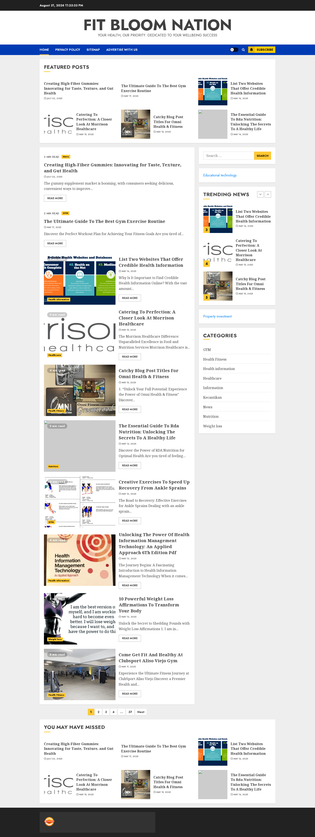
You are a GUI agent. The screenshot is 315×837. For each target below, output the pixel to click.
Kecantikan (212, 397)
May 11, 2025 (129, 666)
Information (213, 387)
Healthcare (54, 355)
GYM (65, 213)
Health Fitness (56, 410)
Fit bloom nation (157, 25)
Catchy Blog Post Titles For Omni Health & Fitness (168, 122)
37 (130, 712)
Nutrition (53, 466)
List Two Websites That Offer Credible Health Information (248, 88)
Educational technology (220, 175)
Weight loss (55, 639)
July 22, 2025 (54, 98)
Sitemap (93, 50)
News (66, 156)
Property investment (217, 316)
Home (44, 50)
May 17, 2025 (131, 96)
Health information (58, 299)
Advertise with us (122, 50)
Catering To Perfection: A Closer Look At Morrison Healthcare (94, 121)
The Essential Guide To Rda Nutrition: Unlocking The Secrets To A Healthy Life (251, 121)
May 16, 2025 (241, 98)
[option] (237, 220)
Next (140, 712)
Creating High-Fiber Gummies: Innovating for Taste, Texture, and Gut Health (78, 88)
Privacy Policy (67, 50)
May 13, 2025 (129, 493)
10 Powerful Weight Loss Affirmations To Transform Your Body (149, 605)
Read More (55, 198)
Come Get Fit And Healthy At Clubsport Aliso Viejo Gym (151, 658)
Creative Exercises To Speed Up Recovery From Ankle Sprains (154, 485)
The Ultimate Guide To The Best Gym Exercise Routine (104, 221)
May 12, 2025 (129, 558)
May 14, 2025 (241, 134)
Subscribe (265, 50)
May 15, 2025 (86, 134)
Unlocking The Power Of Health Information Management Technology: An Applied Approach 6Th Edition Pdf (154, 543)
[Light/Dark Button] (234, 50)
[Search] (243, 50)
